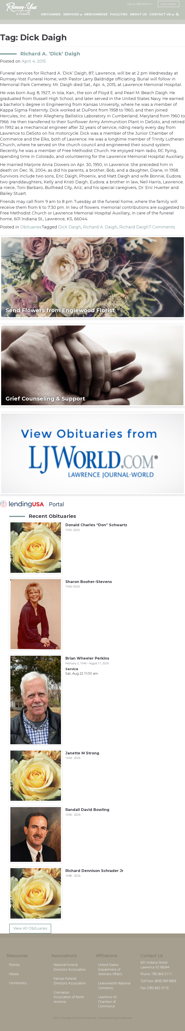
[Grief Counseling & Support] (92, 365)
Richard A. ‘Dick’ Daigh (50, 54)
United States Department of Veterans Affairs (110, 969)
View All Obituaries (30, 928)
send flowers (168, 4)
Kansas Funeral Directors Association (70, 980)
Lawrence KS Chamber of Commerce (107, 1001)
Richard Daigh (134, 227)
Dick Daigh (69, 227)
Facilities (118, 14)
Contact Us (160, 14)
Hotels (14, 974)
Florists (14, 965)
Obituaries (51, 14)
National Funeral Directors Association (70, 967)
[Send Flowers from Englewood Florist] (92, 276)
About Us (138, 14)
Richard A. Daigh (100, 227)
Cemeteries (18, 983)
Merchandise (96, 14)
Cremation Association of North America (69, 997)
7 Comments (162, 227)
